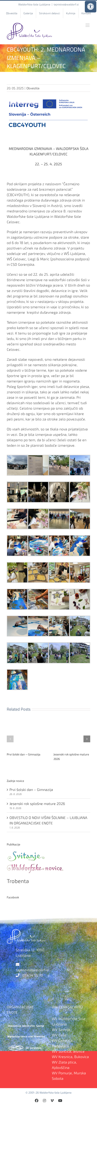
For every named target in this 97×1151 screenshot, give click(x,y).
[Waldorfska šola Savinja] (26, 1024)
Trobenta (18, 881)
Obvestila (32, 88)
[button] (10, 739)
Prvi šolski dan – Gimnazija (23, 754)
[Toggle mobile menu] (87, 25)
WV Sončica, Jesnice (68, 1051)
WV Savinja (61, 1029)
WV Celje (59, 1035)
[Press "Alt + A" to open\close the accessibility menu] (90, 6)
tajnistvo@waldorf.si (66, 4)
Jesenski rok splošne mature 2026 (71, 756)
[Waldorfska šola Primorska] (26, 1035)
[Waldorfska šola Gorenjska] (26, 1046)
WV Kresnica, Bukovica (70, 1056)
